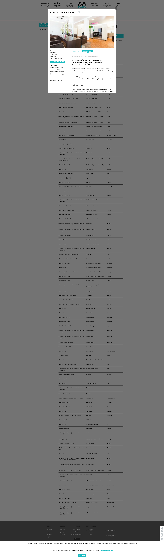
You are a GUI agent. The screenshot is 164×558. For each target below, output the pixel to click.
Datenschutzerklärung (106, 550)
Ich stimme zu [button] (82, 555)
